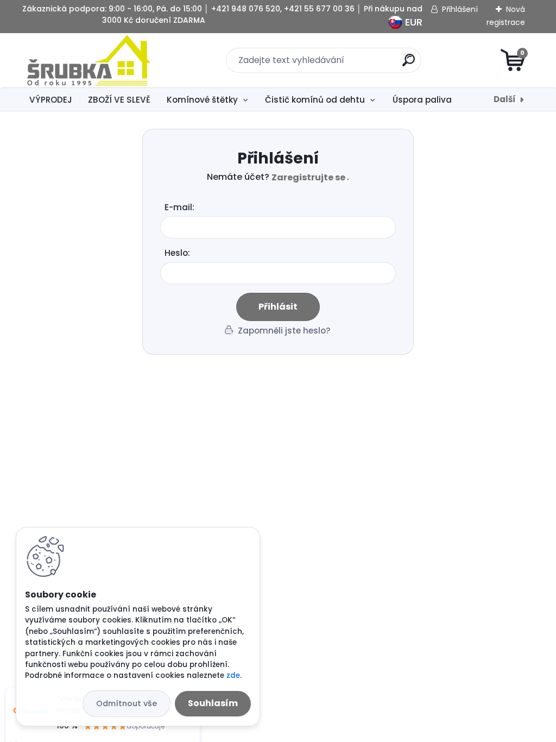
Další (505, 99)
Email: (282, 208)
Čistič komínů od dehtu (315, 99)
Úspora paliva (422, 99)
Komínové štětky (202, 99)
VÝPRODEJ (50, 99)
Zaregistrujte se (309, 177)
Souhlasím (213, 703)
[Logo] (88, 60)
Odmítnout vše (126, 703)
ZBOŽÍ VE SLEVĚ (119, 99)
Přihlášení (460, 9)
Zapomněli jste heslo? (284, 331)
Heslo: (177, 253)
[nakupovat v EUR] (395, 20)
